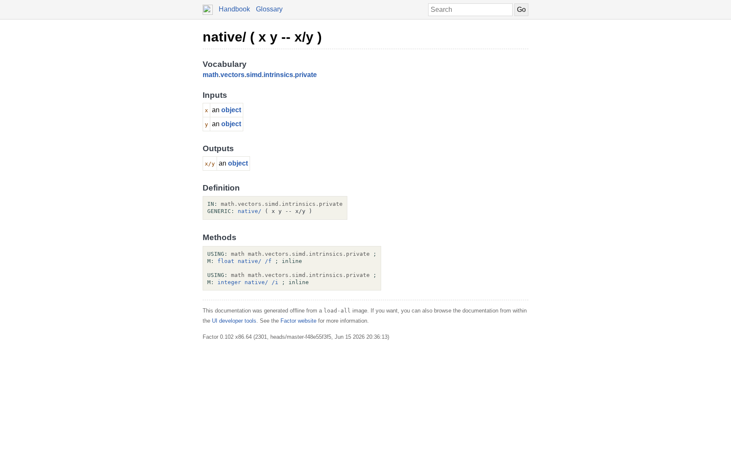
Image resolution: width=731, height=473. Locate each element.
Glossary (269, 9)
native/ (249, 211)
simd (254, 74)
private (306, 74)
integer (229, 282)
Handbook (234, 9)
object (231, 109)
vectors (232, 74)
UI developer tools (234, 321)
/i (275, 282)
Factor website (298, 321)
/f (268, 261)
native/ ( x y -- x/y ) (262, 36)
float (225, 261)
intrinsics (278, 74)
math (211, 74)
